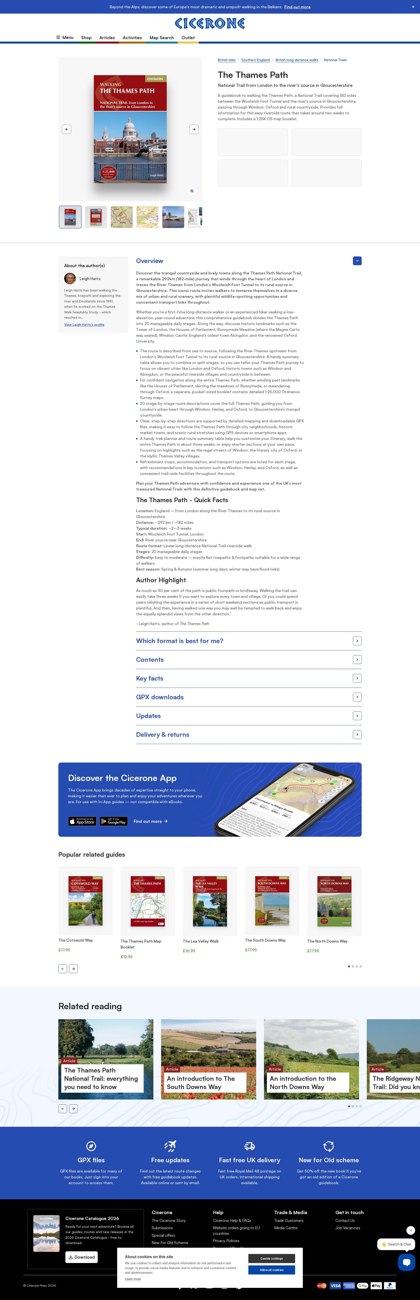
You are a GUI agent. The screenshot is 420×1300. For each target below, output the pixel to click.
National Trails (335, 60)
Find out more (297, 6)
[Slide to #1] (70, 217)
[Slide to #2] (122, 217)
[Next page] (194, 129)
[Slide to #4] (173, 217)
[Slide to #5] (199, 217)
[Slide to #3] (147, 217)
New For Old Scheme (170, 1242)
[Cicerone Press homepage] (210, 22)
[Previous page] (66, 129)
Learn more (133, 1279)
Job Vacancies (347, 1227)
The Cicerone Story (169, 1220)
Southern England (255, 60)
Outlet (188, 37)
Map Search (162, 37)
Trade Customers (289, 1220)
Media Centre (286, 1227)
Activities (132, 37)
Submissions (162, 1227)
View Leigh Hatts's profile (84, 324)
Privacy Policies (226, 1240)
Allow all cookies (272, 1270)
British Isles (227, 60)
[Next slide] (73, 968)
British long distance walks (297, 60)
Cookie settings (272, 1258)
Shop (86, 37)
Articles (107, 37)
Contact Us (345, 1220)
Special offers (163, 1235)
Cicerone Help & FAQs (232, 1220)
